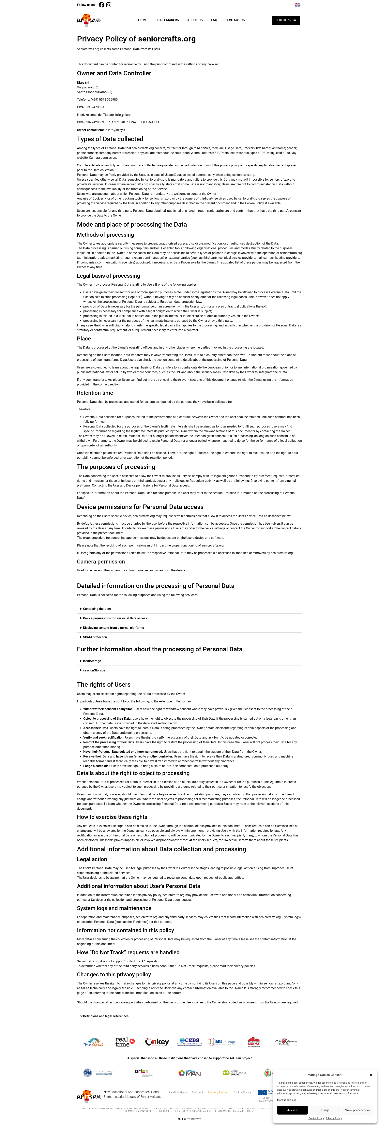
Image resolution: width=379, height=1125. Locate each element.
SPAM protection (95, 637)
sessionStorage (94, 670)
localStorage (92, 661)
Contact (197, 1092)
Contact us (235, 20)
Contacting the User (97, 609)
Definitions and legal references (106, 1016)
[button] (371, 1075)
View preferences (358, 1110)
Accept (292, 1110)
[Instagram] (109, 5)
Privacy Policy (334, 1118)
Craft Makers (167, 20)
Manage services (286, 1099)
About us (195, 20)
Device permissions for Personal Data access (115, 618)
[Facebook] (101, 5)
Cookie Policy (316, 1118)
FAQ (214, 20)
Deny (325, 1110)
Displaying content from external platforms (113, 628)
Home (142, 20)
